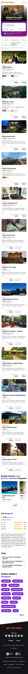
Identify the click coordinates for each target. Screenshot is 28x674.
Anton (15, 610)
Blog (5, 645)
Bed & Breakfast (6, 425)
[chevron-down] (14, 518)
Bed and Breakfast (20, 645)
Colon (4, 585)
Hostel (4, 65)
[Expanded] (2, 40)
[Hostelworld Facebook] (6, 636)
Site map (9, 667)
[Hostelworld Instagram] (12, 636)
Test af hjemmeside (20, 664)
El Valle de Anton (16, 589)
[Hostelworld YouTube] (16, 636)
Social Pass (13, 648)
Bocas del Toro (18, 581)
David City (5, 589)
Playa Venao (6, 593)
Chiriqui (5, 602)
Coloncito (13, 602)
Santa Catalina (14, 585)
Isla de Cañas (6, 610)
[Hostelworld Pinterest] (19, 636)
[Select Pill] (22, 2)
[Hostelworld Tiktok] (22, 636)
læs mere (8, 48)
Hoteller (13, 645)
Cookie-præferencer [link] (16, 667)
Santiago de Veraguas (9, 606)
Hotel (4, 457)
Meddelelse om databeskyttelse (10, 661)
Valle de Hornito (17, 593)
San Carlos (17, 598)
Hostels (8, 645)
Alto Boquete (6, 598)
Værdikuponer (11, 664)
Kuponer (5, 664)
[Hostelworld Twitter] (9, 636)
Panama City (6, 581)
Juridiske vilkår (21, 661)
